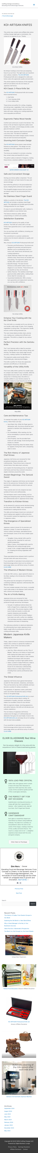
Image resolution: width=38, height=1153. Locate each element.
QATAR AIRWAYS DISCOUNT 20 (19, 170)
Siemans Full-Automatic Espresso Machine (19, 1096)
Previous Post (19, 888)
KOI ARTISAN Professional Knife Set (17, 696)
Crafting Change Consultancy (10, 4)
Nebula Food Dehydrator (11, 988)
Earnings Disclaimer (24, 1147)
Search (4, 900)
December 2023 (9, 1128)
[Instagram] (20, 883)
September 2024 (9, 1108)
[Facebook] (18, 883)
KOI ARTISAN (10, 92)
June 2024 (7, 1114)
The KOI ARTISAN (23, 75)
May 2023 (7, 1130)
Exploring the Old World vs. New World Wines (17, 920)
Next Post (19, 893)
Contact (25, 1149)
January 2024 (8, 1125)
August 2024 (8, 1111)
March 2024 (8, 1119)
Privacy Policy (12, 1147)
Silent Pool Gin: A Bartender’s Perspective (16, 928)
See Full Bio (22, 880)
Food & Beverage (8, 16)
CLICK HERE (7, 567)
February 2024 (8, 1122)
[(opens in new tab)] (19, 762)
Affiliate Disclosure (15, 1149)
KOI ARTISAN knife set (11, 718)
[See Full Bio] (28, 880)
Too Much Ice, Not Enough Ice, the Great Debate (18, 931)
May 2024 (7, 1117)
